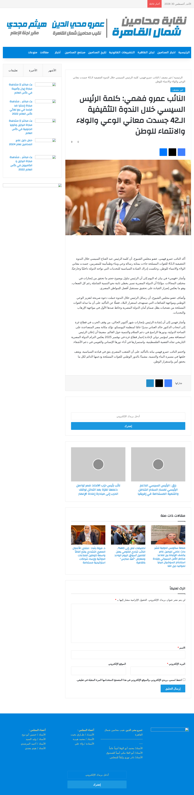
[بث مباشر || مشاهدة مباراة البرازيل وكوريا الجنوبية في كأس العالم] (45, 126)
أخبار (58, 52)
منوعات (32, 52)
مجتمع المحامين (75, 52)
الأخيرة (33, 70)
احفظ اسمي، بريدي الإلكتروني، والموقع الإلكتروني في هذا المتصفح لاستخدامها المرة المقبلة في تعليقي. (129, 679)
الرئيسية (184, 52)
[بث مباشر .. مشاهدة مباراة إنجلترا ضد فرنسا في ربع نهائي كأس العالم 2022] (45, 106)
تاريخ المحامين (97, 52)
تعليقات (13, 70)
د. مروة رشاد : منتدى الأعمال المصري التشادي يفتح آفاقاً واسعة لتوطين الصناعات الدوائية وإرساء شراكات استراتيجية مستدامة (89, 555)
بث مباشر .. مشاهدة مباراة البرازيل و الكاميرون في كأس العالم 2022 (21, 163)
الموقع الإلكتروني (117, 663)
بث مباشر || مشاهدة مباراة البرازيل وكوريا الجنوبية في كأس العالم (20, 127)
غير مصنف (166, 77)
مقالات (44, 52)
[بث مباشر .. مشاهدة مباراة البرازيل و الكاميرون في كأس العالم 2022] (45, 162)
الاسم (181, 647)
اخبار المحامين (166, 52)
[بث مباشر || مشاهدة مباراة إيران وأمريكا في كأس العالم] (45, 90)
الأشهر (52, 70)
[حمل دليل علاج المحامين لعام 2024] (45, 145)
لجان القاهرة (146, 52)
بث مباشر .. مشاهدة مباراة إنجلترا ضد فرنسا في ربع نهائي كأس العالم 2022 (21, 107)
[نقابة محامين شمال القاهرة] (97, 27)
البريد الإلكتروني (176, 663)
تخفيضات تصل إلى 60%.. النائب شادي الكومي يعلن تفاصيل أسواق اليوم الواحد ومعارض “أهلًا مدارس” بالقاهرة (130, 555)
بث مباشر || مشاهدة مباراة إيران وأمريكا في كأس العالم (20, 88)
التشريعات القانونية (122, 52)
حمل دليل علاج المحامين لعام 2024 (20, 142)
